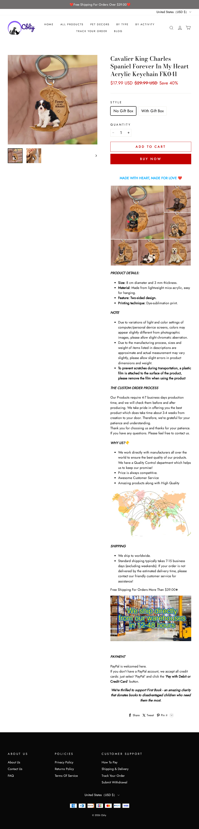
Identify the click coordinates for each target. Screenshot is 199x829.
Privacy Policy (64, 762)
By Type (122, 24)
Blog (118, 31)
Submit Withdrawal (114, 782)
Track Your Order (91, 31)
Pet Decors (100, 24)
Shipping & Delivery (115, 769)
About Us (14, 762)
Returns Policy (64, 769)
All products (72, 24)
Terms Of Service (66, 775)
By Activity (145, 24)
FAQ (11, 775)
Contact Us (15, 769)
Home (48, 24)
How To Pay (109, 762)
